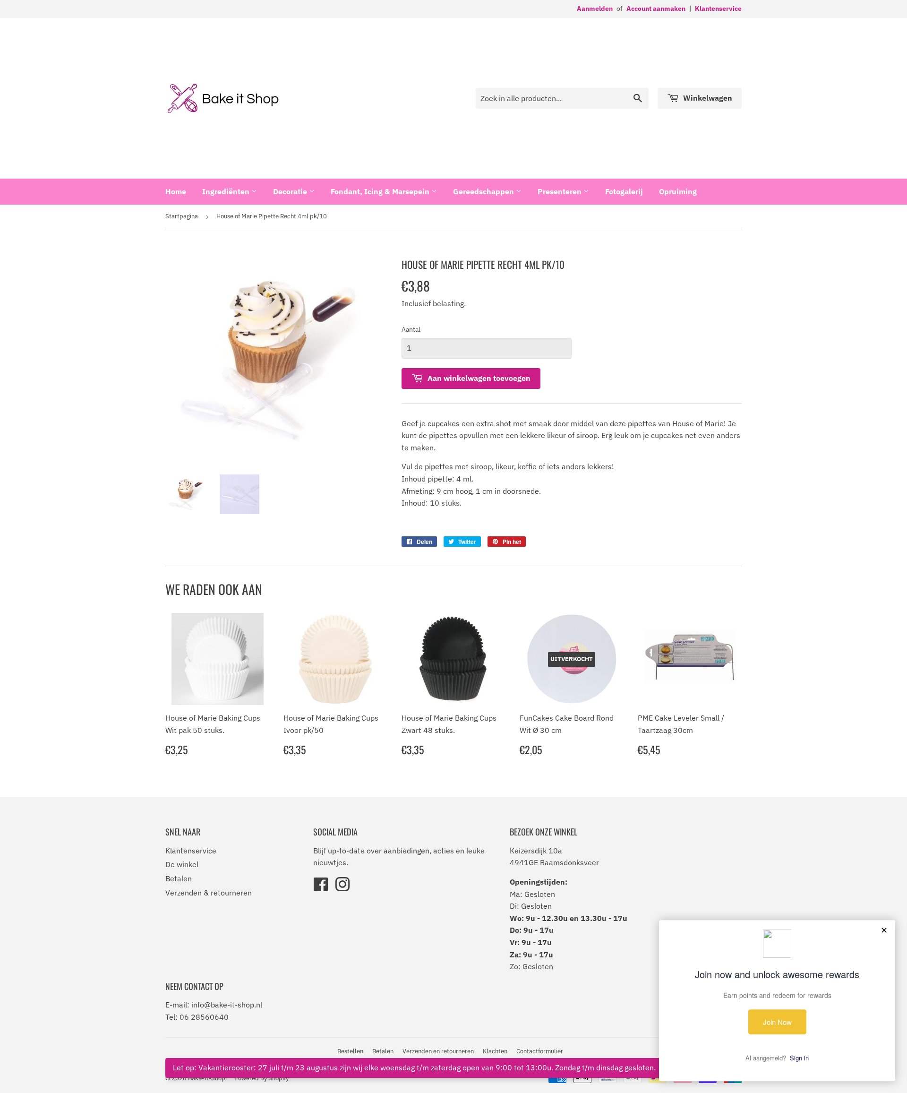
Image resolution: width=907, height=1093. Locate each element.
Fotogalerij (624, 191)
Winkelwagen (706, 98)
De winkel (181, 864)
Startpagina (181, 216)
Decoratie (291, 191)
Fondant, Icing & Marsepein (381, 191)
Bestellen (350, 1051)
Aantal (411, 329)
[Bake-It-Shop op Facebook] (320, 887)
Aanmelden (595, 8)
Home (175, 191)
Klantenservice (718, 8)
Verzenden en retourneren (438, 1051)
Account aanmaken (655, 8)
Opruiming (678, 191)
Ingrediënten (226, 191)
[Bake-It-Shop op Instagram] (342, 887)
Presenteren (560, 191)
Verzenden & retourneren (208, 892)
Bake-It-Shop (206, 1078)
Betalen (178, 878)
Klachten (495, 1051)
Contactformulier (539, 1051)
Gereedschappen (484, 191)
